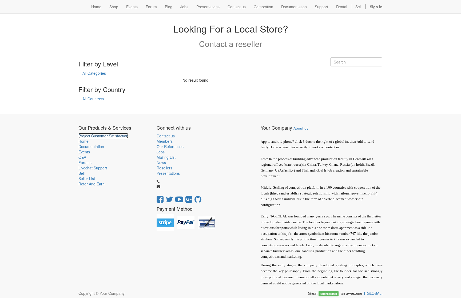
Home (83, 141)
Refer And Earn (91, 183)
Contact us (166, 135)
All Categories (94, 73)
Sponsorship (328, 294)
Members (165, 141)
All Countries (93, 98)
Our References (170, 146)
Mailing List (166, 157)
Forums (85, 162)
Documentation (91, 146)
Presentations (168, 173)
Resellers (164, 167)
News (161, 162)
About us (300, 128)
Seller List (86, 178)
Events (84, 151)
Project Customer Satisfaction (103, 135)
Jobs (161, 151)
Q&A (82, 157)
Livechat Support (92, 167)
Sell (358, 6)
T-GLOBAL (372, 293)
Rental (341, 6)
